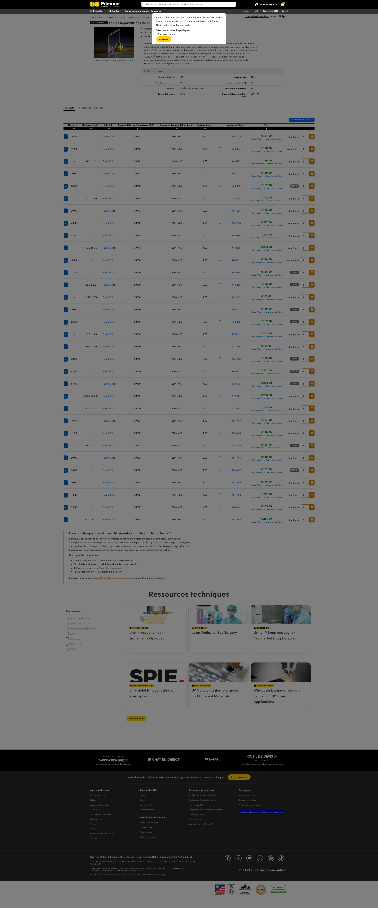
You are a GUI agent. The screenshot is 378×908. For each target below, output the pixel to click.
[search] (188, 4)
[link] (284, 2)
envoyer (163, 39)
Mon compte (267, 5)
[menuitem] (101, 11)
